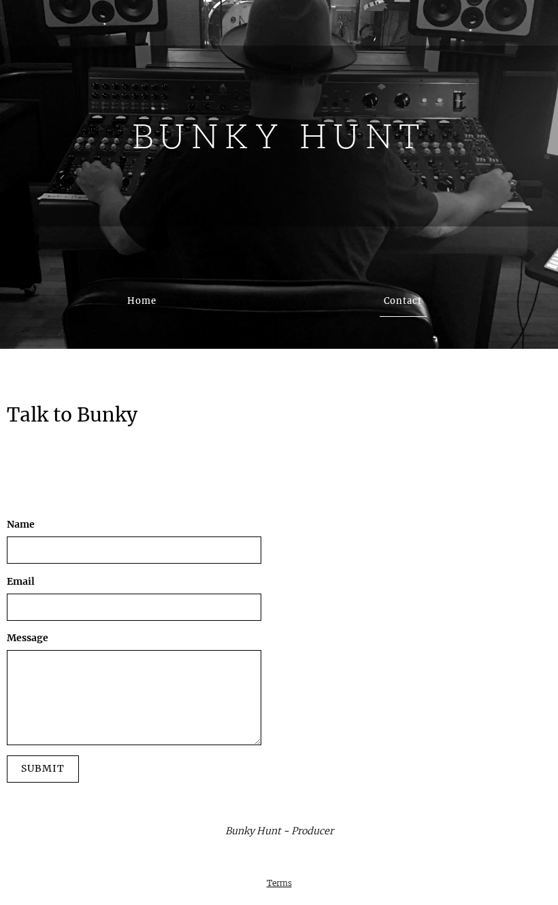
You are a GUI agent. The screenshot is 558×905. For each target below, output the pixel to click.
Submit (43, 768)
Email (21, 581)
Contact (403, 301)
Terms (279, 883)
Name (21, 524)
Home (142, 301)
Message (27, 638)
